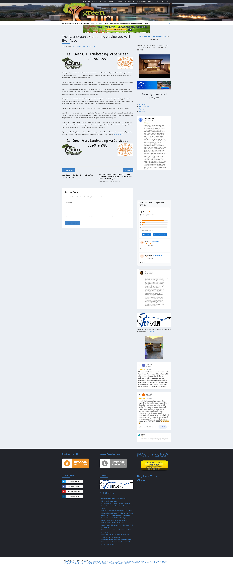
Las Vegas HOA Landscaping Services (74, 562)
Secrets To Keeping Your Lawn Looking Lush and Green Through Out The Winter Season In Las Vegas (115, 177)
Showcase (151, 1)
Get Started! (103, 1)
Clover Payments (141, 1)
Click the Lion (150, 331)
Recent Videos (68, 561)
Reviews (158, 1)
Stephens (142, 111)
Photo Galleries (114, 23)
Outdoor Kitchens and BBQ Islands (74, 563)
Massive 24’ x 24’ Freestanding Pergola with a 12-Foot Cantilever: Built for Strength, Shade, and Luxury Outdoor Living (116, 541)
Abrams (141, 109)
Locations (163, 562)
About (112, 561)
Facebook (94, 1)
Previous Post (69, 170)
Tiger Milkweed (144, 106)
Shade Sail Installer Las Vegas (139, 23)
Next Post (127, 170)
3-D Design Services (94, 561)
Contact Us (86, 1)
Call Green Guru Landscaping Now (152, 36)
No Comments (91, 46)
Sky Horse (142, 104)
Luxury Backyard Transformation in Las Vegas (115, 503)
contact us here (117, 134)
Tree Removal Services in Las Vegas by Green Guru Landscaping (104, 563)
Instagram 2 (165, 1)
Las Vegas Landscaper (68, 23)
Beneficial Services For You (125, 561)
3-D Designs (105, 561)
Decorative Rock (162, 561)
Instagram (111, 1)
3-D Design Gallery (129, 1)
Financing (119, 1)
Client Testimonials (89, 23)
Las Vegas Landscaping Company (96, 562)
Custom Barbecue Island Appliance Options (145, 562)
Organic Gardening (79, 46)
